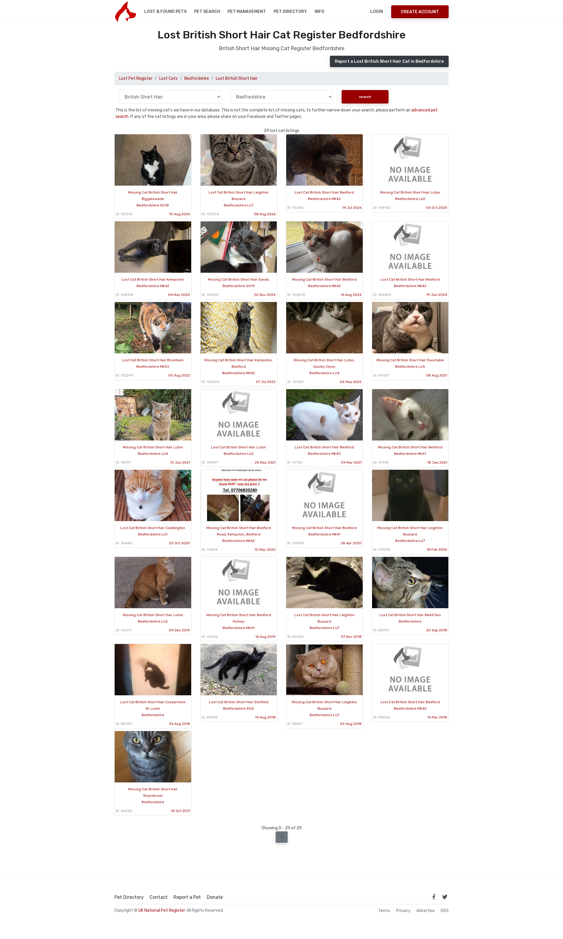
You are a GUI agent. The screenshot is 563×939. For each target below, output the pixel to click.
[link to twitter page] (445, 897)
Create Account (420, 11)
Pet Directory (290, 11)
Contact (159, 897)
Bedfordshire (196, 78)
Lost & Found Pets (165, 11)
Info (319, 11)
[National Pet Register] (125, 11)
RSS (445, 911)
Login (376, 11)
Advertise (425, 911)
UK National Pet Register (161, 910)
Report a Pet (187, 897)
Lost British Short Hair (236, 78)
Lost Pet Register (135, 78)
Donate (215, 897)
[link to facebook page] (433, 897)
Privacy (403, 911)
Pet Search (207, 11)
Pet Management (247, 11)
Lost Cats (168, 78)
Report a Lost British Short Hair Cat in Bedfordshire (389, 61)
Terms (384, 911)
